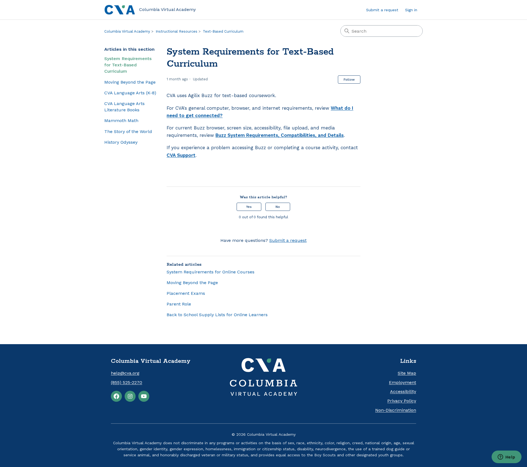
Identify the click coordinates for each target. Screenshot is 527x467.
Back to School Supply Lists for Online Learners (217, 314)
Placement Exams (186, 293)
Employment (402, 382)
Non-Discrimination (395, 410)
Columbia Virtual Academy (127, 31)
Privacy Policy (401, 400)
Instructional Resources (176, 31)
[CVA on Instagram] (130, 396)
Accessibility (403, 391)
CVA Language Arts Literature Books (124, 106)
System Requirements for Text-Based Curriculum (128, 65)
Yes (249, 207)
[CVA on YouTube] (143, 396)
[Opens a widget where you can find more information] (506, 457)
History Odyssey (121, 142)
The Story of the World (128, 131)
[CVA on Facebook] (116, 396)
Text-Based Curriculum (223, 31)
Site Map (407, 373)
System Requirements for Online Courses (210, 271)
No (278, 207)
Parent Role (179, 304)
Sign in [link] (411, 10)
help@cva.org (125, 373)
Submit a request (382, 10)
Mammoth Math (121, 120)
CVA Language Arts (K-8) (130, 92)
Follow (349, 79)
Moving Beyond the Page (130, 82)
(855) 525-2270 (126, 382)
